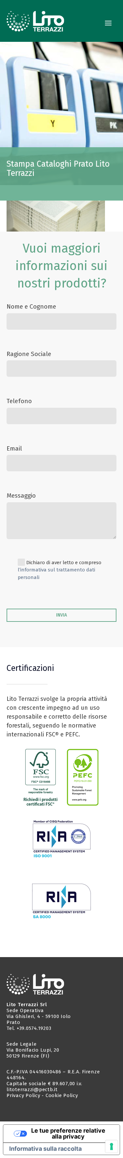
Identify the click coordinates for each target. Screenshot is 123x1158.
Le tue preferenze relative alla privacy (68, 1133)
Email (14, 448)
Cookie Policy (62, 1095)
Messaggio (21, 495)
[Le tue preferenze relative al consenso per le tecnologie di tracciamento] (111, 1146)
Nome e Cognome (31, 306)
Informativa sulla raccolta (45, 1148)
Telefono (19, 401)
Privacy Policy (23, 1095)
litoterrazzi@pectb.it (32, 1089)
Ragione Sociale (29, 354)
